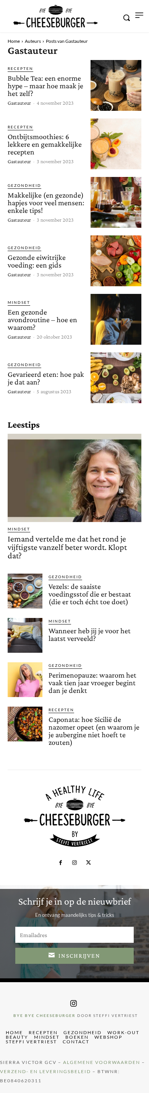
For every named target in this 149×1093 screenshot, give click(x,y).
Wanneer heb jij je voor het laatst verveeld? (90, 634)
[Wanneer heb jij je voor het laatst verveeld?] (25, 635)
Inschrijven (79, 955)
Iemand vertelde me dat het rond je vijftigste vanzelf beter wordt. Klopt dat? (67, 547)
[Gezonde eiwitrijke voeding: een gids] (116, 260)
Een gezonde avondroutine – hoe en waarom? (42, 319)
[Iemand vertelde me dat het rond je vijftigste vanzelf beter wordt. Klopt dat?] (74, 478)
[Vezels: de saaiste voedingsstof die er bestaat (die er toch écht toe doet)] (25, 591)
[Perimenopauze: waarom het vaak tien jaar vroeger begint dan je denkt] (25, 679)
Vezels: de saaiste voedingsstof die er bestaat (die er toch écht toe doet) (90, 594)
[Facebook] (60, 863)
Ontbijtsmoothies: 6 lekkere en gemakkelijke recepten (45, 144)
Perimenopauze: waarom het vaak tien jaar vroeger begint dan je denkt (92, 682)
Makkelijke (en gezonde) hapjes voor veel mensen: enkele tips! (46, 202)
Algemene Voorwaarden (101, 1062)
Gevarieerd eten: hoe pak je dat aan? (46, 378)
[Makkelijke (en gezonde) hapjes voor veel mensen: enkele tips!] (116, 202)
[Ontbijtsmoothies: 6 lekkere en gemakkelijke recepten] (116, 143)
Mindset (19, 302)
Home (14, 41)
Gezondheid (24, 185)
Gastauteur (19, 103)
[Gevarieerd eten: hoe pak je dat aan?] (116, 377)
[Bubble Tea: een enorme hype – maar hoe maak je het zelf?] (116, 85)
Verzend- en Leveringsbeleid (45, 1071)
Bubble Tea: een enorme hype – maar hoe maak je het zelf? (45, 85)
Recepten (20, 68)
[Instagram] (74, 863)
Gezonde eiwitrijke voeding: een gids (37, 261)
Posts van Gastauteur (67, 41)
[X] (88, 863)
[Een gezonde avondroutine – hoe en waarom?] (116, 319)
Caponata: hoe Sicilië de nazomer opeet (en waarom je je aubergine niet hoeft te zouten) (94, 730)
